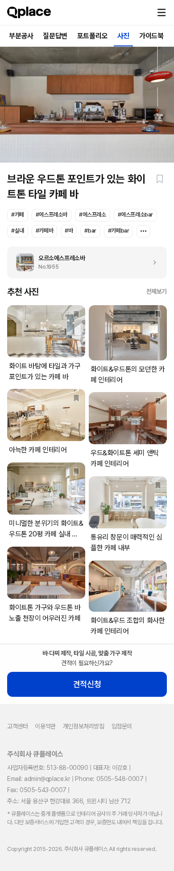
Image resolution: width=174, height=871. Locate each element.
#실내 (17, 230)
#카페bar (118, 230)
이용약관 (45, 726)
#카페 (17, 214)
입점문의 (122, 726)
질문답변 (55, 36)
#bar (90, 230)
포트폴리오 (92, 36)
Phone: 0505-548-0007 (109, 778)
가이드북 (151, 36)
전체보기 (156, 291)
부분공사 (21, 36)
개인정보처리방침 (83, 726)
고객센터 (17, 726)
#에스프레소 (92, 214)
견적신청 (87, 684)
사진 (123, 36)
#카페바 (44, 230)
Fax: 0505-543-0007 (36, 789)
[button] (161, 12)
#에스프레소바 (51, 214)
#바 (69, 230)
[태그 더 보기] (143, 231)
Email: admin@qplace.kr (38, 778)
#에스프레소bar (135, 214)
